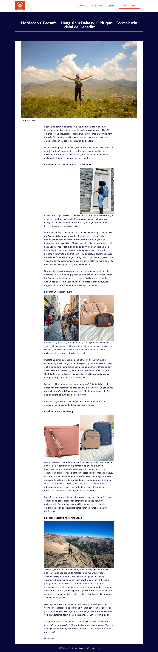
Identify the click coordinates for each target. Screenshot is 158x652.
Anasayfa (82, 6)
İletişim (110, 6)
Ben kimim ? (96, 6)
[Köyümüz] (20, 6)
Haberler (50, 638)
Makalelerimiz (129, 6)
